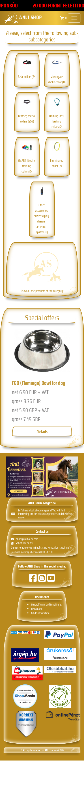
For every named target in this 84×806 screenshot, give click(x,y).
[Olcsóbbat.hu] (60, 669)
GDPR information (40, 613)
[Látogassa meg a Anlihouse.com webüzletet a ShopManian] (25, 696)
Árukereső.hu (60, 657)
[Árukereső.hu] (60, 652)
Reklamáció (37, 608)
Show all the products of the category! (42, 290)
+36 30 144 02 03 (24, 543)
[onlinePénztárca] (60, 716)
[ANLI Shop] (26, 724)
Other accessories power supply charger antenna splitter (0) (42, 219)
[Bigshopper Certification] (27, 673)
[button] (11, 386)
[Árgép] (25, 655)
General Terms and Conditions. (46, 604)
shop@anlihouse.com (27, 539)
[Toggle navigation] (74, 18)
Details (42, 431)
